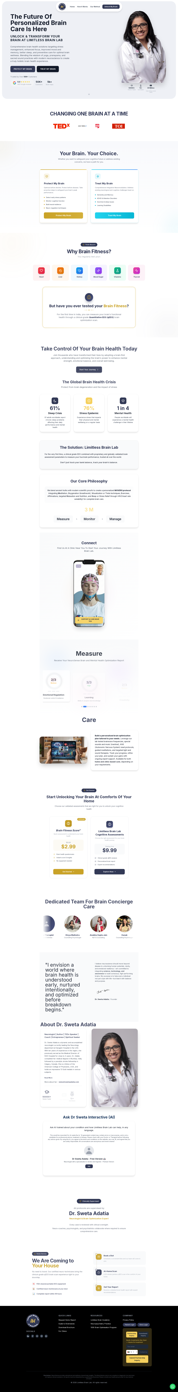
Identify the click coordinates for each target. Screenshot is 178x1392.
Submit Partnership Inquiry (137, 1359)
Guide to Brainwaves (67, 1324)
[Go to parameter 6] (94, 706)
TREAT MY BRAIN (48, 69)
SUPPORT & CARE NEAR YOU (90, 620)
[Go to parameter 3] (87, 706)
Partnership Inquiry (131, 1334)
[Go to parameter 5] (92, 706)
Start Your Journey (87, 369)
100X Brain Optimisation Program (104, 1327)
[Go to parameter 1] (81, 706)
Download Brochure (66, 1327)
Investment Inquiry (143, 1334)
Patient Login (129, 1325)
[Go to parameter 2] (83, 706)
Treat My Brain (114, 215)
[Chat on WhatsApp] (173, 1387)
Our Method (95, 7)
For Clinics (63, 1331)
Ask (89, 1166)
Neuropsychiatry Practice (101, 1324)
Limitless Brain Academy (100, 1320)
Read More (49, 1077)
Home (72, 7)
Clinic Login (143, 1325)
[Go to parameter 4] (90, 706)
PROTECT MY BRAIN (23, 69)
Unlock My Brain (111, 7)
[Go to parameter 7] (96, 706)
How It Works (82, 7)
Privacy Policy (128, 1320)
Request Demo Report (67, 1320)
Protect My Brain (63, 215)
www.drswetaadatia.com (70, 1082)
